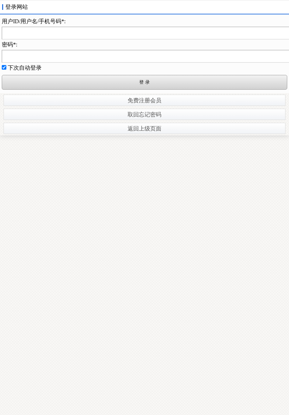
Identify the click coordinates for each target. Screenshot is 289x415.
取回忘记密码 (144, 114)
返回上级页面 (144, 129)
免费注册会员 (144, 100)
